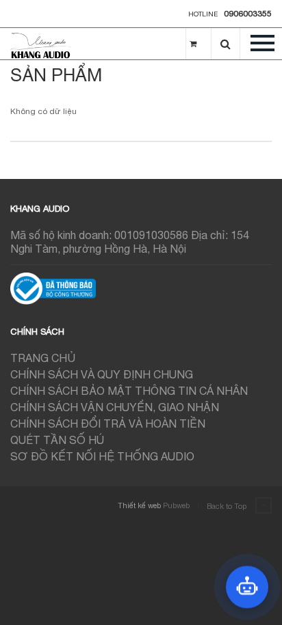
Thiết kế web (139, 505)
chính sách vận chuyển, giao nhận (114, 407)
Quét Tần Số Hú (57, 440)
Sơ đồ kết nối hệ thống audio (102, 456)
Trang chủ (42, 358)
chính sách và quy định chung (101, 374)
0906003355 (248, 13)
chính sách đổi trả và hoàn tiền (107, 423)
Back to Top (227, 506)
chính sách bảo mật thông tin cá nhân (129, 391)
